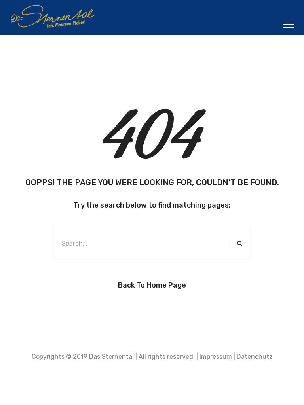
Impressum (216, 356)
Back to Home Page (152, 285)
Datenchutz (255, 356)
